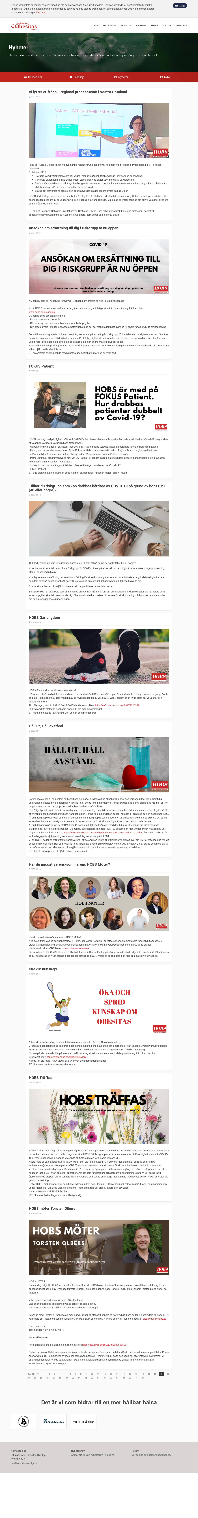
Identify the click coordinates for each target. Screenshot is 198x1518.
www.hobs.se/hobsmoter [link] (76, 948)
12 (104, 1373)
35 (105, 1377)
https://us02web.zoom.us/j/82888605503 (104, 1344)
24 (35, 1377)
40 (136, 1377)
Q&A (166, 77)
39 (130, 1377)
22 (168, 1373)
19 (149, 1373)
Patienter (126, 25)
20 (155, 1373)
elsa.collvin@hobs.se (154, 1318)
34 (98, 1377)
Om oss (167, 25)
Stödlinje (78, 77)
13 (111, 1373)
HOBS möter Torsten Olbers (52, 1208)
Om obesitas (109, 25)
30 (73, 1377)
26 (48, 1377)
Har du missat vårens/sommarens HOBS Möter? (69, 864)
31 (79, 1377)
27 (54, 1377)
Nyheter (123, 77)
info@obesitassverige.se (24, 1508)
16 (130, 1373)
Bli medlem (181, 25)
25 (41, 1377)
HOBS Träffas (40, 1078)
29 (67, 1377)
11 (98, 1373)
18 (143, 1373)
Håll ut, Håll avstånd (46, 726)
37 (117, 1377)
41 (143, 1377)
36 (111, 1377)
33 (92, 1377)
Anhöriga (141, 25)
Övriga (155, 25)
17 (136, 1373)
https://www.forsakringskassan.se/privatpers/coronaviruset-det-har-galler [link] (102, 832)
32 (86, 1377)
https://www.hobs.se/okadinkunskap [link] (66, 1057)
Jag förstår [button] (180, 5)
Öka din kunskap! (43, 969)
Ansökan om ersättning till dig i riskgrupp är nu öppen (73, 228)
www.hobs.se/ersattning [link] (42, 312)
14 (117, 1373)
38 (124, 1377)
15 (124, 1373)
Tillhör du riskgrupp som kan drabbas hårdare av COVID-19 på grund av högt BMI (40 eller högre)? (97, 488)
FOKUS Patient (41, 366)
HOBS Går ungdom (44, 617)
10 (92, 1373)
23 (29, 1377)
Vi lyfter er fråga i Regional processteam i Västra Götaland (78, 92)
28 (60, 1377)
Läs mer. (40, 12)
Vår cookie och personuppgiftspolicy (151, 1500)
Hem (96, 25)
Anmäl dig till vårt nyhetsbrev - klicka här (93, 1500)
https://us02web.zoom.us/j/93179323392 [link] (117, 705)
